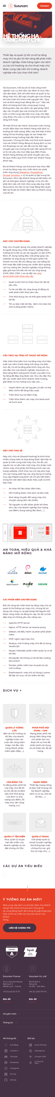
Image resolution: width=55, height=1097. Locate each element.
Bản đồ (7, 999)
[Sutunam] (10, 6)
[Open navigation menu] (4, 6)
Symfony (15, 175)
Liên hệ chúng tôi (19, 928)
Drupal (6, 175)
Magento (24, 172)
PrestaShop (36, 172)
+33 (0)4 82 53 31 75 (11, 992)
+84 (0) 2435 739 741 (38, 992)
